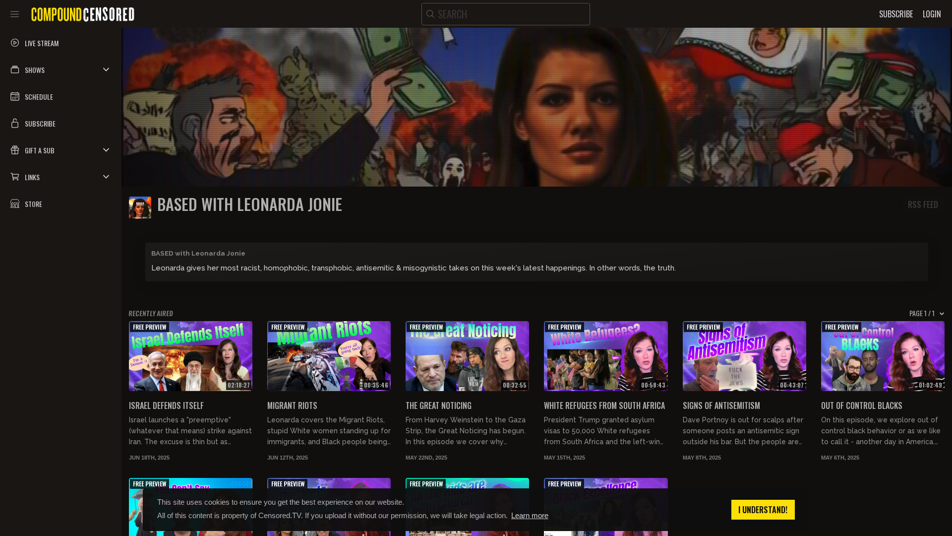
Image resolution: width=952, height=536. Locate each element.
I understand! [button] (762, 510)
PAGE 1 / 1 (922, 313)
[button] (61, 69)
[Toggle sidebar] (14, 14)
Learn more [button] (529, 515)
